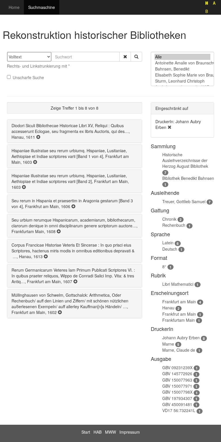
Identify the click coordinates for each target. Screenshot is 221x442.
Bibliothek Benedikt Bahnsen (188, 178)
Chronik (169, 219)
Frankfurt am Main (179, 301)
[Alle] (182, 57)
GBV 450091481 (177, 404)
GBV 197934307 (177, 398)
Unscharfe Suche (28, 77)
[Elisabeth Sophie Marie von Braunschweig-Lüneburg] (182, 75)
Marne (168, 344)
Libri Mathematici (177, 284)
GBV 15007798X (177, 392)
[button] (125, 57)
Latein (168, 242)
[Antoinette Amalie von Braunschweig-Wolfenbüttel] (182, 63)
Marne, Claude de (178, 350)
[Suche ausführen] (136, 57)
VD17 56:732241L (178, 410)
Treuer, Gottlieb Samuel (183, 201)
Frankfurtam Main (178, 320)
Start (85, 432)
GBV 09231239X (177, 367)
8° (164, 266)
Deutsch (169, 249)
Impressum (129, 432)
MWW (110, 432)
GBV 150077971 (177, 386)
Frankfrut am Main (179, 314)
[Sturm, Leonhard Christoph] (182, 81)
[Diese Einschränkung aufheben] (169, 127)
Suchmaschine (41, 7)
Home (14, 7)
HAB (98, 432)
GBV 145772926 (177, 373)
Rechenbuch (173, 225)
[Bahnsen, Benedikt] (182, 69)
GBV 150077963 (177, 380)
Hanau (168, 307)
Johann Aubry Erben (181, 337)
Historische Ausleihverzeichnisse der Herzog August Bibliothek (185, 160)
